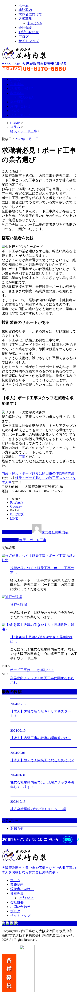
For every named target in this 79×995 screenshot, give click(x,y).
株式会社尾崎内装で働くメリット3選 (38, 809)
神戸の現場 (18, 605)
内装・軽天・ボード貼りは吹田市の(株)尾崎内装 (38, 473)
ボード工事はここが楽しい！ (32, 670)
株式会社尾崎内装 (55, 532)
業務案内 (25, 10)
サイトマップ (29, 41)
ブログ (24, 36)
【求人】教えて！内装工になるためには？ (42, 760)
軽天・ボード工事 (23, 131)
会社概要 (25, 27)
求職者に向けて (30, 14)
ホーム (24, 5)
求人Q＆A (34, 23)
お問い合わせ (29, 32)
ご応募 (20, 456)
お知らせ (17, 828)
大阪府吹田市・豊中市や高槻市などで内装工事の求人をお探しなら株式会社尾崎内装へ (39, 870)
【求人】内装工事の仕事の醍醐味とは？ (40, 738)
